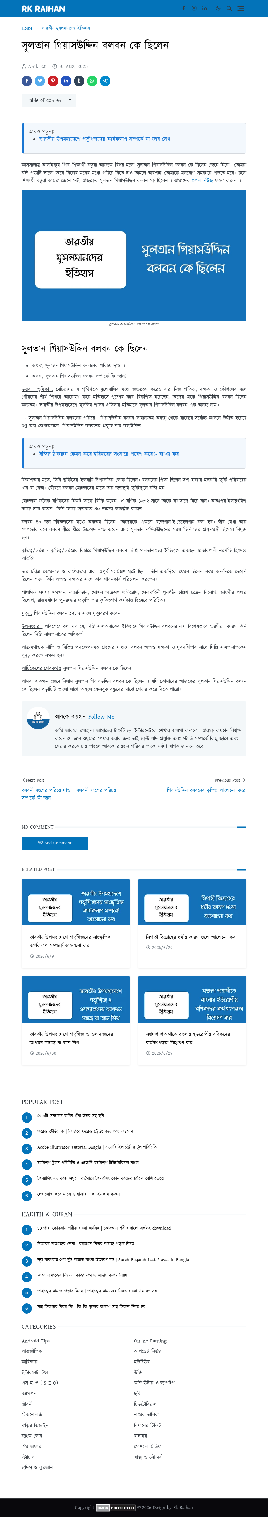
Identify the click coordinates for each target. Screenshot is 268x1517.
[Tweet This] (40, 81)
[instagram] (194, 8)
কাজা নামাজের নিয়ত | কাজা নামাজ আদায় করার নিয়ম (82, 1275)
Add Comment (58, 843)
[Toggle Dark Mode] (218, 8)
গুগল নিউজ (203, 181)
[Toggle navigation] (240, 8)
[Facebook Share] (27, 81)
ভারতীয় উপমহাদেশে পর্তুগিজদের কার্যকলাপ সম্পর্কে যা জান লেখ (104, 139)
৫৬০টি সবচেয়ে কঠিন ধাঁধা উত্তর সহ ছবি (70, 1116)
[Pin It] (53, 81)
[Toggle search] (229, 8)
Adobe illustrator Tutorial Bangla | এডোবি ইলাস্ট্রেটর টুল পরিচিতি (97, 1147)
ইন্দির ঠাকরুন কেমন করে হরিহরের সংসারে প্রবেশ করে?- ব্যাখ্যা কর (109, 454)
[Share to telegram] (105, 81)
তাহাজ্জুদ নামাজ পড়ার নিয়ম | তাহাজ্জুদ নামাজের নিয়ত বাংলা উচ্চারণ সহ (97, 1291)
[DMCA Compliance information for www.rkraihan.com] (116, 1507)
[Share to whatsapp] (92, 81)
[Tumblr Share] (79, 81)
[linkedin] (204, 8)
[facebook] (183, 8)
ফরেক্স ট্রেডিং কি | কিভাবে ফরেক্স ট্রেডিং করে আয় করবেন (85, 1131)
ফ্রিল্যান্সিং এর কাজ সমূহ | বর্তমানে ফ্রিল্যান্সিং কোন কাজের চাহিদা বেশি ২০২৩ (100, 1178)
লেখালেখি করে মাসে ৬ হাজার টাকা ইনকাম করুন (78, 1194)
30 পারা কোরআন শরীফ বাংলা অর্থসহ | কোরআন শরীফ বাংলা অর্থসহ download (104, 1228)
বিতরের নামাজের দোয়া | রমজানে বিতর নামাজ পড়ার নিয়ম (85, 1244)
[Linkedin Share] (66, 81)
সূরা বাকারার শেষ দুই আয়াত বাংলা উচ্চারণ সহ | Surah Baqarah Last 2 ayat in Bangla (113, 1260)
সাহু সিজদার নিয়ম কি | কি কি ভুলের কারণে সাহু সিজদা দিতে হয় (91, 1307)
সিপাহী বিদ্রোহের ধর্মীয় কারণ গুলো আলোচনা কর (191, 937)
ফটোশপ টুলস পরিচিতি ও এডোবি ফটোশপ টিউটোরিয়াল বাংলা (88, 1163)
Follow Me (101, 717)
